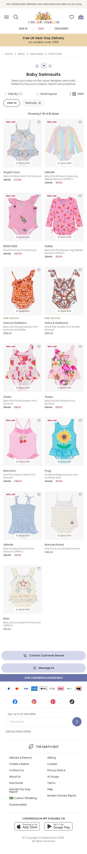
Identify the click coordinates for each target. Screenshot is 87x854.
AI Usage (53, 776)
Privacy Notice (56, 770)
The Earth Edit (47, 747)
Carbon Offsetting (23, 798)
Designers (61, 28)
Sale (41, 28)
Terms (51, 783)
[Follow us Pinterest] (53, 703)
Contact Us (16, 770)
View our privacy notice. (18, 731)
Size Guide (16, 783)
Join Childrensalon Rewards (43, 678)
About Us (15, 776)
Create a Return (19, 764)
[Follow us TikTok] (72, 703)
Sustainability (18, 804)
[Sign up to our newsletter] (77, 721)
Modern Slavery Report (61, 795)
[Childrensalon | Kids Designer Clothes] (43, 15)
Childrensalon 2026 (51, 837)
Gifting (51, 757)
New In (23, 28)
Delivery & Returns (20, 757)
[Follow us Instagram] (34, 703)
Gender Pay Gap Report (19, 790)
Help (50, 789)
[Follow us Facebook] (15, 703)
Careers (52, 764)
